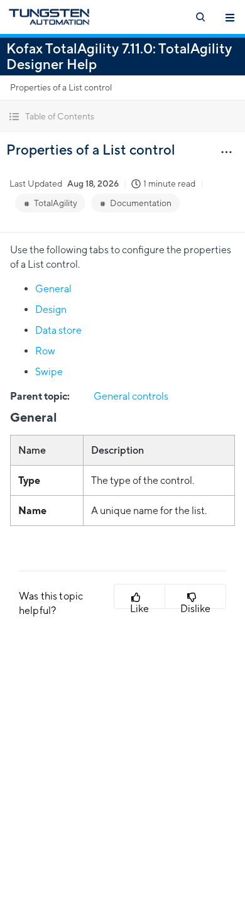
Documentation (141, 203)
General (53, 289)
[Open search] (200, 17)
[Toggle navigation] (230, 17)
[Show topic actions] (226, 151)
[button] (122, 117)
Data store (58, 330)
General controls (131, 396)
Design (51, 309)
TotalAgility (55, 203)
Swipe (49, 372)
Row (45, 351)
